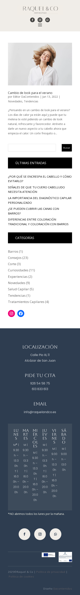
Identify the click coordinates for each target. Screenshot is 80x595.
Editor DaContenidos (26, 96)
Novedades (15, 101)
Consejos (15, 257)
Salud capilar (18, 289)
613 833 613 (40, 389)
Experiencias (18, 276)
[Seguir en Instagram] (40, 19)
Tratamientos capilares (26, 301)
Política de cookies (21, 576)
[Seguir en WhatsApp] (47, 20)
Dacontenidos (62, 588)
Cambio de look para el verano (30, 93)
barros (13, 251)
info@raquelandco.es (40, 412)
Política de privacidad (50, 572)
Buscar (66, 147)
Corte (12, 264)
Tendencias (31, 101)
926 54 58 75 (40, 383)
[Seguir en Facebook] (32, 20)
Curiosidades (18, 270)
